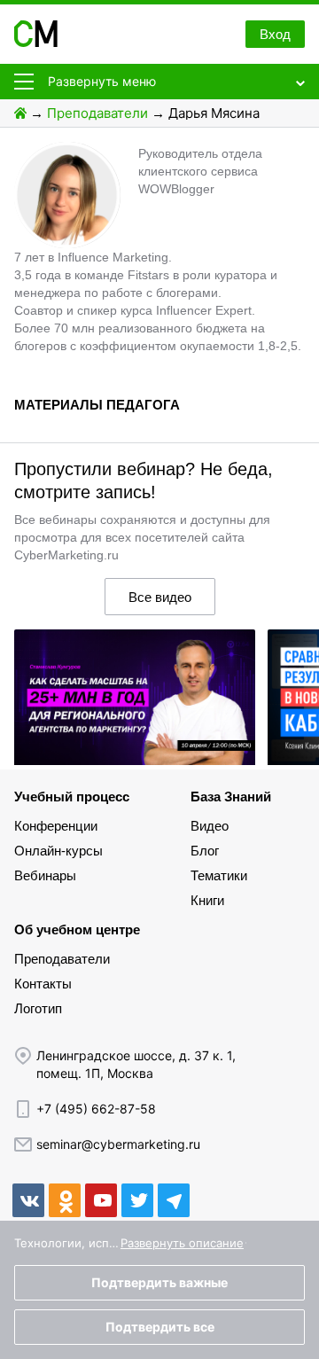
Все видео (159, 597)
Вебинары (45, 875)
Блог (205, 850)
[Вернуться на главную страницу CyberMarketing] (36, 42)
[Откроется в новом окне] (28, 1200)
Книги (207, 900)
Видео (210, 825)
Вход (275, 34)
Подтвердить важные (159, 1282)
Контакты (43, 983)
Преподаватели (97, 113)
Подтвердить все (159, 1326)
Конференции (55, 825)
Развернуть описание (182, 1243)
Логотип (38, 1008)
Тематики (219, 875)
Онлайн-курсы (58, 850)
